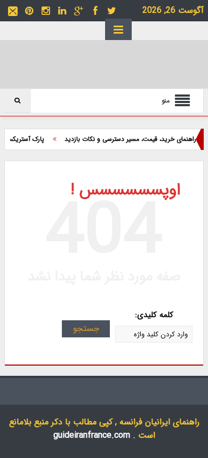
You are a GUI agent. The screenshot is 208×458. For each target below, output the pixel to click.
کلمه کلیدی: (154, 315)
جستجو (86, 328)
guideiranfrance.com (91, 435)
